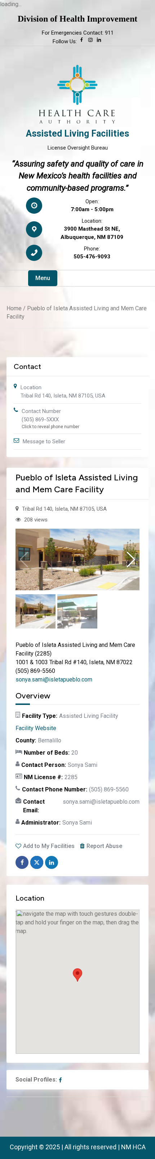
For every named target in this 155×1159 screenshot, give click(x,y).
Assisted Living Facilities (77, 133)
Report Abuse (104, 846)
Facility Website (35, 728)
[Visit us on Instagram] (90, 41)
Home (14, 308)
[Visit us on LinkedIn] (99, 41)
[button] (131, 560)
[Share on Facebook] (21, 862)
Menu (42, 278)
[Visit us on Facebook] (81, 41)
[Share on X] (36, 862)
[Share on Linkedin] (51, 862)
